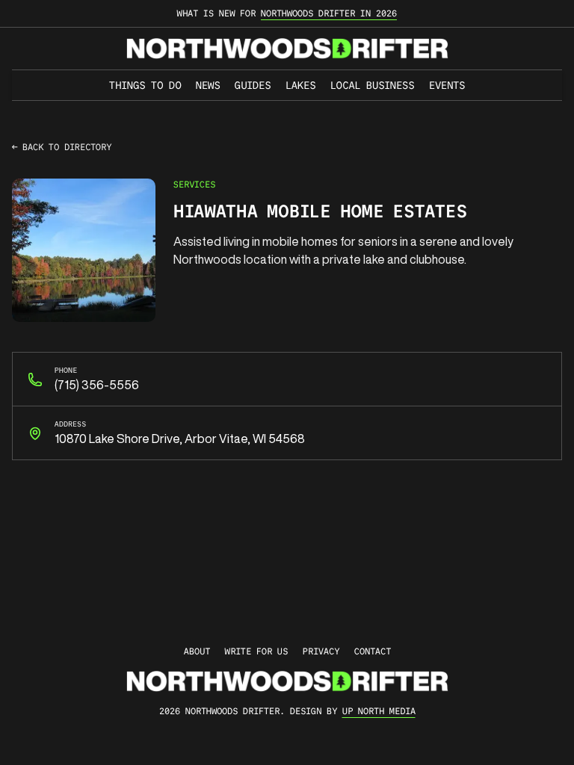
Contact (372, 651)
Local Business (372, 85)
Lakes (300, 85)
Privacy (321, 651)
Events (447, 85)
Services (194, 184)
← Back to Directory (61, 147)
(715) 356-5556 (97, 385)
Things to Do (145, 85)
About (197, 651)
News (208, 85)
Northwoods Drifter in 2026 (329, 13)
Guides (253, 85)
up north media (379, 711)
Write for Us (256, 651)
